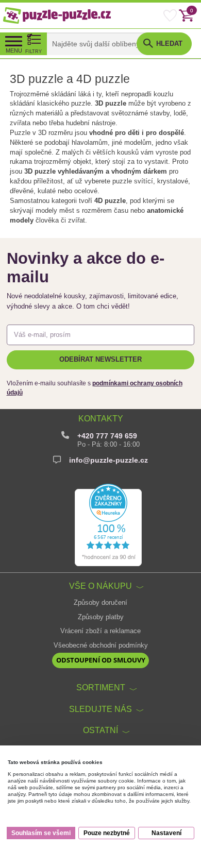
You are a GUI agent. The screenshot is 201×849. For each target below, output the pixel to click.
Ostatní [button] (100, 730)
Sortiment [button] (100, 687)
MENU (14, 50)
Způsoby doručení (100, 602)
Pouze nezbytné (106, 833)
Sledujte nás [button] (100, 709)
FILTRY (33, 51)
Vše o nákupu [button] (100, 585)
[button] (164, 43)
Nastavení (166, 833)
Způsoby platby (101, 617)
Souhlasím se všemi (41, 833)
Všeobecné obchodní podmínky (101, 645)
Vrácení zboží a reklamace (100, 631)
